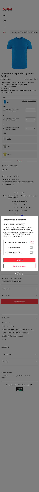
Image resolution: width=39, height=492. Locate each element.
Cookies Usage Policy (18, 229)
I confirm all (19, 260)
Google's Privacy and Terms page (13, 236)
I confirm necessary (19, 266)
